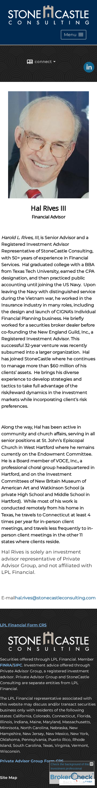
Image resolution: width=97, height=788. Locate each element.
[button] (73, 34)
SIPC (17, 665)
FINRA (6, 665)
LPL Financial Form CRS (23, 625)
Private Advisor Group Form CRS (32, 761)
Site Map (8, 777)
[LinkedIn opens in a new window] (89, 70)
